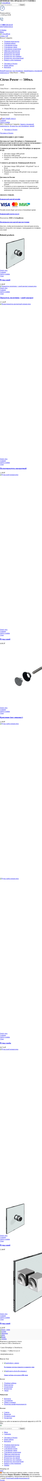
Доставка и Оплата (10, 129)
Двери (6, 1390)
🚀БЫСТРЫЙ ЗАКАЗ (8, 118)
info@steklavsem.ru (6, 26)
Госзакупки (8, 1418)
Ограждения (8, 1387)
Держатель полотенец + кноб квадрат (16, 298)
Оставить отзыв (9, 1416)
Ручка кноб (5, 280)
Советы (6, 1412)
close (1, 1470)
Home (2, 71)
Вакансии (7, 1414)
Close (2, 276)
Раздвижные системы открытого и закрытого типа (19, 1367)
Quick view (4, 270)
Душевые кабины (10, 1383)
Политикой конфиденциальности (17, 1478)
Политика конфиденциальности (15, 1404)
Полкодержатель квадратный (13, 468)
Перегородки (8, 1385)
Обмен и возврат (10, 1402)
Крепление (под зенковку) (11, 717)
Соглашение (8, 1400)
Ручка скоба (5, 1043)
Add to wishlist (5, 122)
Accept (2, 1480)
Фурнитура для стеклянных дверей (16, 71)
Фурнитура (8, 1389)
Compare (3, 120)
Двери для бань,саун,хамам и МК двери (16, 1375)
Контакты (7, 1399)
